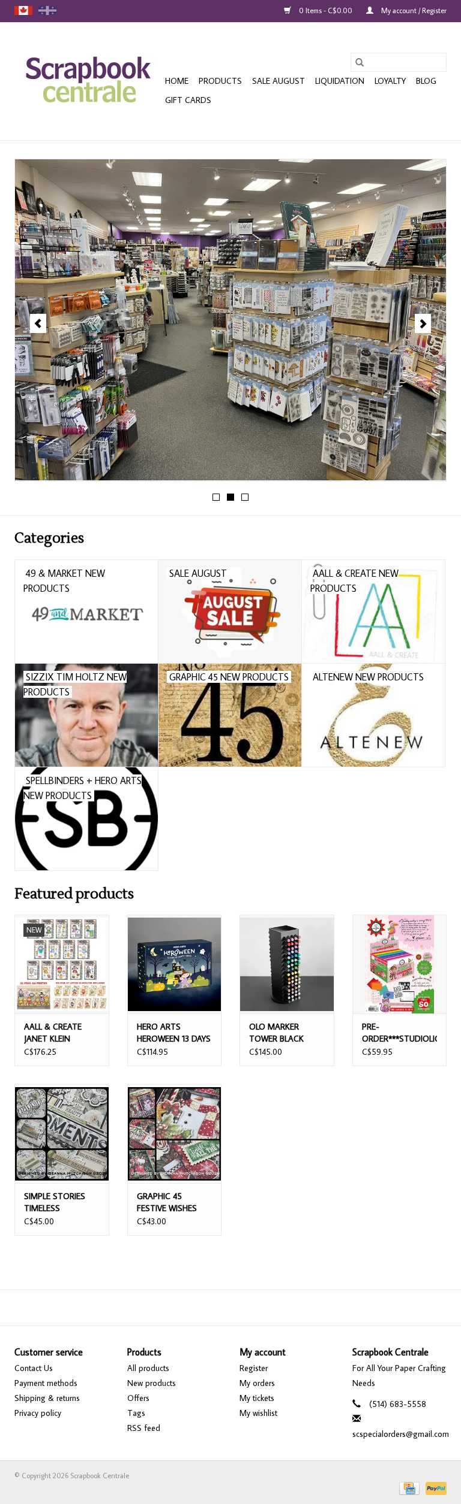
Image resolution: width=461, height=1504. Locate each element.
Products (220, 80)
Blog (426, 80)
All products (148, 1368)
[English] (23, 10)
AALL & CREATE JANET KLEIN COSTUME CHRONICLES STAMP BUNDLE (53, 1033)
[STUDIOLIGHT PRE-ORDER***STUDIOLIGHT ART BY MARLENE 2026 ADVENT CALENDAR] (399, 964)
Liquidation (339, 80)
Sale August (278, 80)
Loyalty (390, 80)
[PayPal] (434, 1487)
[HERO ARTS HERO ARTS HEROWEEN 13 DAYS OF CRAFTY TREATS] (174, 964)
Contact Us (33, 1368)
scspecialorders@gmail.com (400, 1434)
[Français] (47, 10)
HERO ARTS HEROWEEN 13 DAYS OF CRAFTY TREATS (174, 1033)
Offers (138, 1398)
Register (254, 1368)
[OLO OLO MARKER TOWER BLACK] (287, 964)
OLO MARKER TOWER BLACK (276, 1032)
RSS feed (143, 1428)
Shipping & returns (47, 1398)
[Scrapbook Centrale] (87, 81)
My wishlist (258, 1413)
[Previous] (38, 323)
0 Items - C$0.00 (325, 10)
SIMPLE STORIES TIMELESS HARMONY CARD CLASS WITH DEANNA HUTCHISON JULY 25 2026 (56, 1202)
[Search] (360, 62)
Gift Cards (188, 100)
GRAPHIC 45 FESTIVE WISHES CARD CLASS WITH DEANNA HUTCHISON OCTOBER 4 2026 (172, 1202)
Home (176, 80)
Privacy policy (37, 1413)
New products (151, 1383)
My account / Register (413, 10)
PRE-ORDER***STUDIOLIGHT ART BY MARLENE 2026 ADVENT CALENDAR (400, 1033)
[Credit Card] (408, 1487)
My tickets (257, 1398)
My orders (257, 1383)
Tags (136, 1413)
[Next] (423, 323)
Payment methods (45, 1383)
